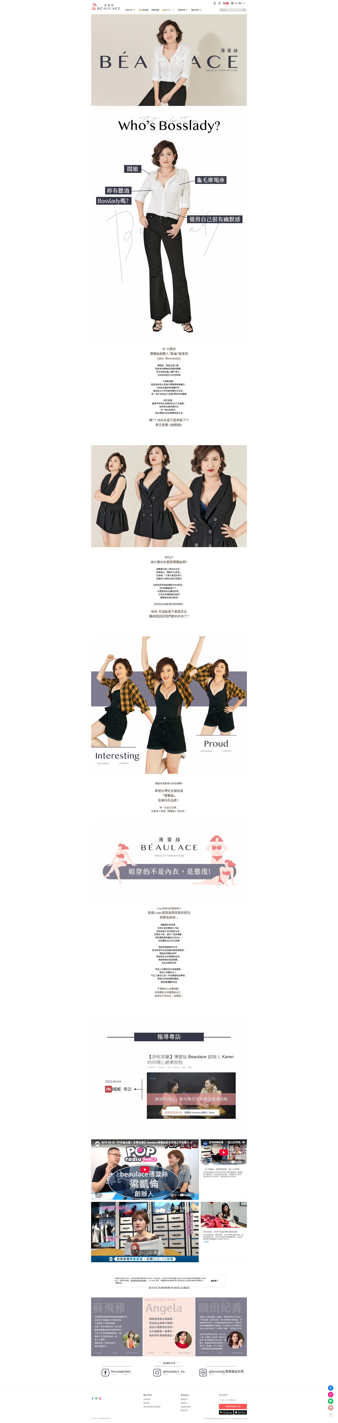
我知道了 (214, 1281)
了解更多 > (119, 1283)
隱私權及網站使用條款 (152, 1407)
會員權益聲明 (186, 1407)
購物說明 (184, 1399)
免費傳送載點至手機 (233, 1406)
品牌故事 (146, 1399)
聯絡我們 (184, 1410)
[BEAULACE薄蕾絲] (105, 7)
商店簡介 (146, 1403)
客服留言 (184, 1403)
